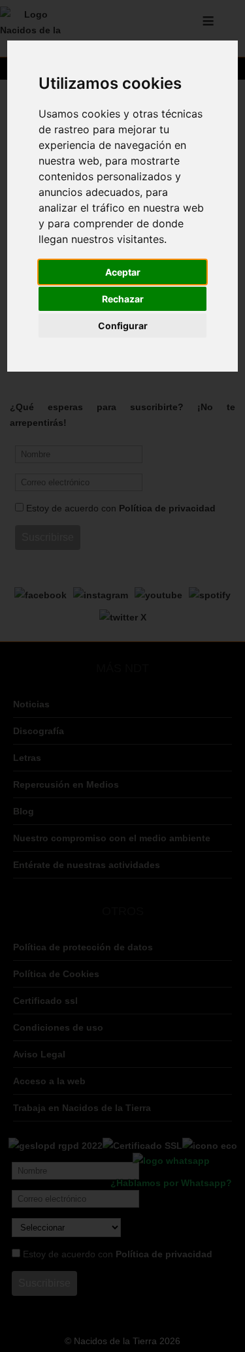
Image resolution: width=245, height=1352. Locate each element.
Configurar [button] (123, 325)
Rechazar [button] (123, 298)
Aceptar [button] (122, 272)
